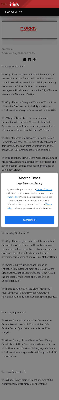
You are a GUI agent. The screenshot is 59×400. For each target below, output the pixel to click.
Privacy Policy (13, 197)
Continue (29, 220)
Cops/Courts (13, 12)
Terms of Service (44, 189)
